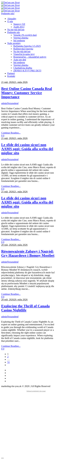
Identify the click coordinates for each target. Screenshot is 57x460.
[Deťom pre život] (10, 4)
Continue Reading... (11, 132)
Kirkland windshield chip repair (36, 391)
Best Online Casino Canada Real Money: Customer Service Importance (26, 93)
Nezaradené (13, 103)
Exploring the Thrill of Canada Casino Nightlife (25, 308)
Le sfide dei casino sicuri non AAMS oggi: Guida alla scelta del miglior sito (27, 149)
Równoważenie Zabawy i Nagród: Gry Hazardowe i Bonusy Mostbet (27, 253)
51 (8, 362)
